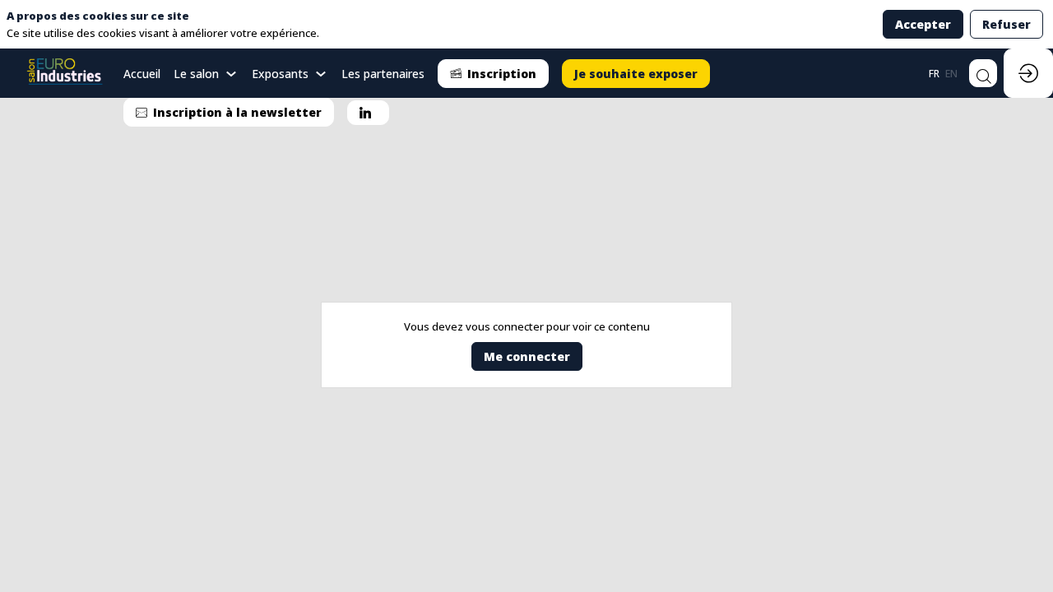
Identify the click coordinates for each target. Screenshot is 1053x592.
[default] (141, 73)
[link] (206, 73)
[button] (493, 73)
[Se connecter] (1028, 73)
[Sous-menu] (232, 74)
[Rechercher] (983, 73)
